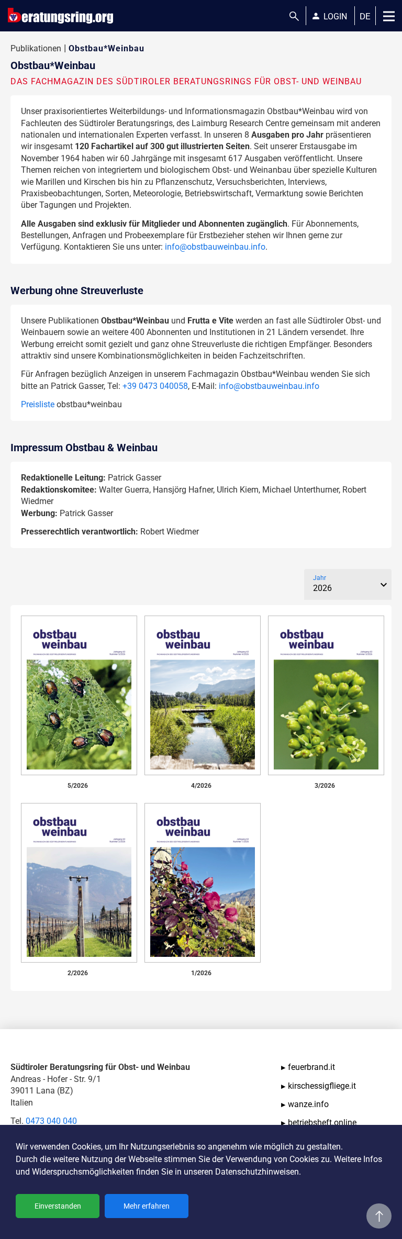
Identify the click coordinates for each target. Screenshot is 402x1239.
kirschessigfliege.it (322, 1086)
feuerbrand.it (311, 1067)
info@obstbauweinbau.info (215, 247)
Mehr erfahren (147, 1206)
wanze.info (308, 1104)
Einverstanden (58, 1206)
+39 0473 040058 (155, 386)
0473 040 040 (51, 1121)
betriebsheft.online (322, 1123)
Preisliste (37, 404)
